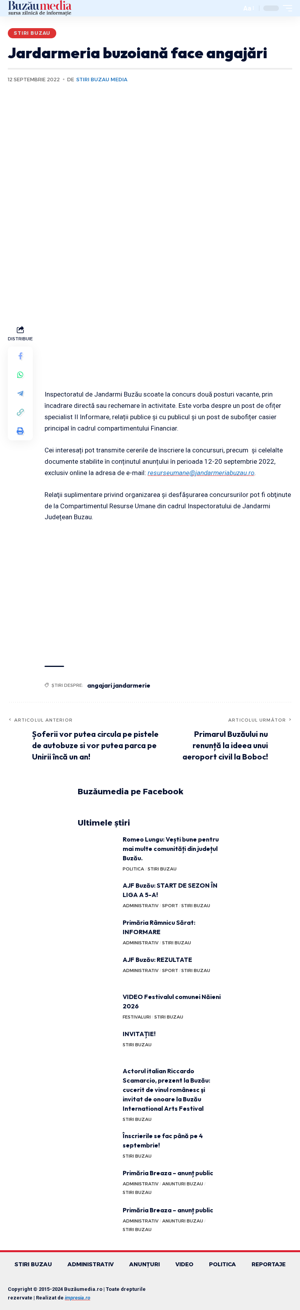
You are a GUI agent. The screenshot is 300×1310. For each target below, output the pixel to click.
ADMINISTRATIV (141, 905)
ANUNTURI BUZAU (182, 1184)
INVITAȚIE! (139, 1034)
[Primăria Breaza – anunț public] (97, 1182)
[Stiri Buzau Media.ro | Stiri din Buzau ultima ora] (40, 8)
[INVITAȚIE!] (97, 1043)
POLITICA (133, 869)
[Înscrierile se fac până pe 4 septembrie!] (97, 1145)
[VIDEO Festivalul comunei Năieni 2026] (97, 1006)
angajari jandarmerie (118, 685)
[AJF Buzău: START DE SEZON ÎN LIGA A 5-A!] (97, 895)
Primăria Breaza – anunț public (168, 1173)
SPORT (170, 905)
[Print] (20, 431)
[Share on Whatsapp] (20, 374)
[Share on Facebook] (20, 356)
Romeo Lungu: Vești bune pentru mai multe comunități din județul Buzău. (171, 848)
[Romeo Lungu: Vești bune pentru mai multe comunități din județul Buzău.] (97, 849)
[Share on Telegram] (20, 393)
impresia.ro (77, 1298)
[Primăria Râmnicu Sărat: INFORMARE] (97, 932)
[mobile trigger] (285, 8)
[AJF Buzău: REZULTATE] (97, 969)
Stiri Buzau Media (101, 79)
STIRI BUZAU (32, 33)
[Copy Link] (20, 412)
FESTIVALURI (137, 1017)
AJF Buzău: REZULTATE (157, 959)
